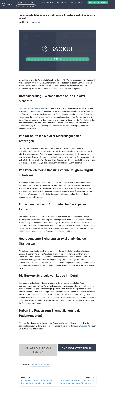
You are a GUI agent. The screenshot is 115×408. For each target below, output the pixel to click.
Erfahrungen (47, 2)
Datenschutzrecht (40, 364)
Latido (37, 22)
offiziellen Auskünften (33, 108)
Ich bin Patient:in (26, 6)
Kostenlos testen (97, 2)
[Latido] (7, 4)
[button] (25, 2)
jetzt (84, 326)
